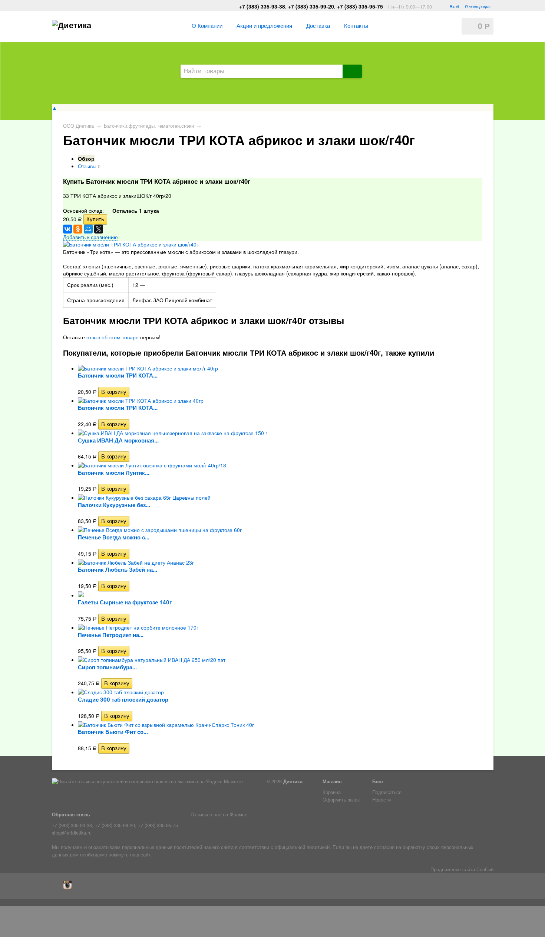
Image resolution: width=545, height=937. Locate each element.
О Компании (207, 25)
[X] (98, 229)
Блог (377, 781)
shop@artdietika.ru (72, 832)
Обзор (86, 158)
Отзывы (87, 166)
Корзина (332, 792)
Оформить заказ (341, 799)
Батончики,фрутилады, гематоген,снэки (149, 126)
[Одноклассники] (77, 229)
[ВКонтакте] (67, 229)
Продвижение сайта (452, 869)
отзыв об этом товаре (112, 337)
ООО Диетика (78, 126)
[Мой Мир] (88, 229)
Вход (454, 6)
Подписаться (387, 792)
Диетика (293, 781)
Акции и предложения (264, 25)
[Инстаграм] (69, 887)
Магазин (332, 781)
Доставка (318, 25)
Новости (381, 799)
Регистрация (478, 6)
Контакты (356, 25)
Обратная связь (71, 814)
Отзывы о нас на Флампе (219, 814)
